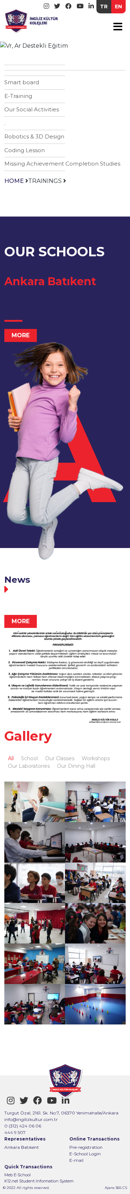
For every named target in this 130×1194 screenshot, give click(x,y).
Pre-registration (86, 1147)
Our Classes (59, 758)
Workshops (96, 758)
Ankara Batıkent (21, 1147)
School (29, 758)
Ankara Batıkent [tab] (50, 281)
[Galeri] (34, 802)
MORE (21, 335)
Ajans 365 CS (116, 1187)
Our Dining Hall (76, 766)
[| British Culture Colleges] (31, 20)
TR (104, 6)
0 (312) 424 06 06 (22, 1126)
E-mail (76, 1160)
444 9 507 (15, 1132)
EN (118, 6)
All (11, 758)
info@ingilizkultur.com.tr (31, 1119)
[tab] (65, 589)
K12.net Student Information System (39, 1181)
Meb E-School (17, 1174)
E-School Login (85, 1153)
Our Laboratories (29, 766)
